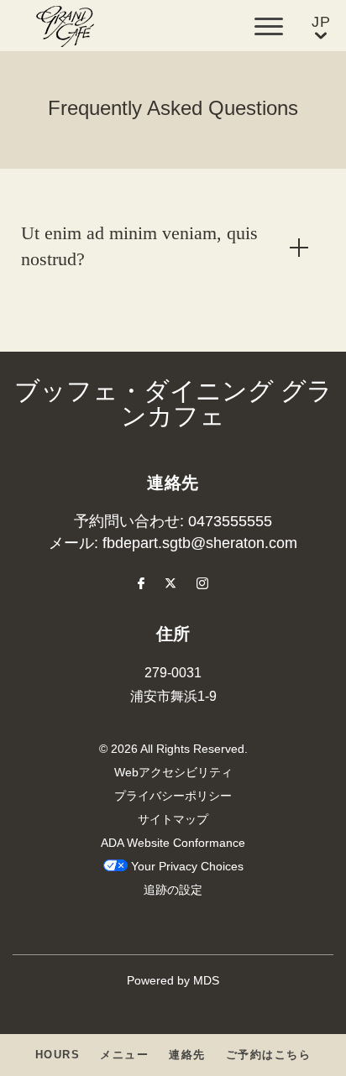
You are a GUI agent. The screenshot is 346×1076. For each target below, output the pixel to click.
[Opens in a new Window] (141, 585)
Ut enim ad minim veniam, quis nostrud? (139, 247)
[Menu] (269, 26)
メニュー (124, 1055)
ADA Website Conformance (173, 844)
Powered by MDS (173, 981)
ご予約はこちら (269, 1055)
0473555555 (230, 522)
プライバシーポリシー (173, 797)
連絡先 (187, 1055)
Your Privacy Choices (186, 867)
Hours (58, 1055)
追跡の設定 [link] (173, 891)
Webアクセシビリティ (173, 773)
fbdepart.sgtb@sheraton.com (199, 543)
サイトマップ (173, 820)
